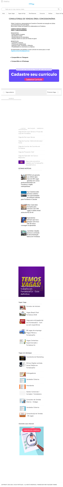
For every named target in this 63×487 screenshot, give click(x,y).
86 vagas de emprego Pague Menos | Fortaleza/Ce (33, 332)
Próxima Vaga (51, 92)
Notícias (50, 13)
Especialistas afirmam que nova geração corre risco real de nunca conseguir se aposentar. (30, 221)
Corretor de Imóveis (33, 306)
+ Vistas (23, 128)
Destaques (31, 128)
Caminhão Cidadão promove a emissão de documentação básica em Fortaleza (33, 234)
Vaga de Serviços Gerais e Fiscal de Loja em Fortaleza (30, 132)
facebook (11, 98)
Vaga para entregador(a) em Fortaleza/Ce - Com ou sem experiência (34, 322)
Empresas (40, 128)
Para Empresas (32, 13)
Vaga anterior (10, 92)
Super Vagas (11, 13)
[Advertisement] (31, 114)
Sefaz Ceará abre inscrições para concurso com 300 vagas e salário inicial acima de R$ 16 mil (31, 208)
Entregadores (31, 373)
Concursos (42, 13)
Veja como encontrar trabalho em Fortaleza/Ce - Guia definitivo (35, 163)
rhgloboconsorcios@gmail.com (20, 51)
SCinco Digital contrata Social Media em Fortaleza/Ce (34, 365)
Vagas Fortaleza (18, 484)
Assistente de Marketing (35, 357)
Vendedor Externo (32, 379)
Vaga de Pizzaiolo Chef (26, 152)
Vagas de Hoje (21, 13)
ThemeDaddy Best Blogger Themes (47, 484)
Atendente (30, 386)
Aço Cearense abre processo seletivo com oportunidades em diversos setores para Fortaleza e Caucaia (30, 195)
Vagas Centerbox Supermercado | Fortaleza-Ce (32, 343)
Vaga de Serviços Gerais (26, 137)
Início (3, 13)
